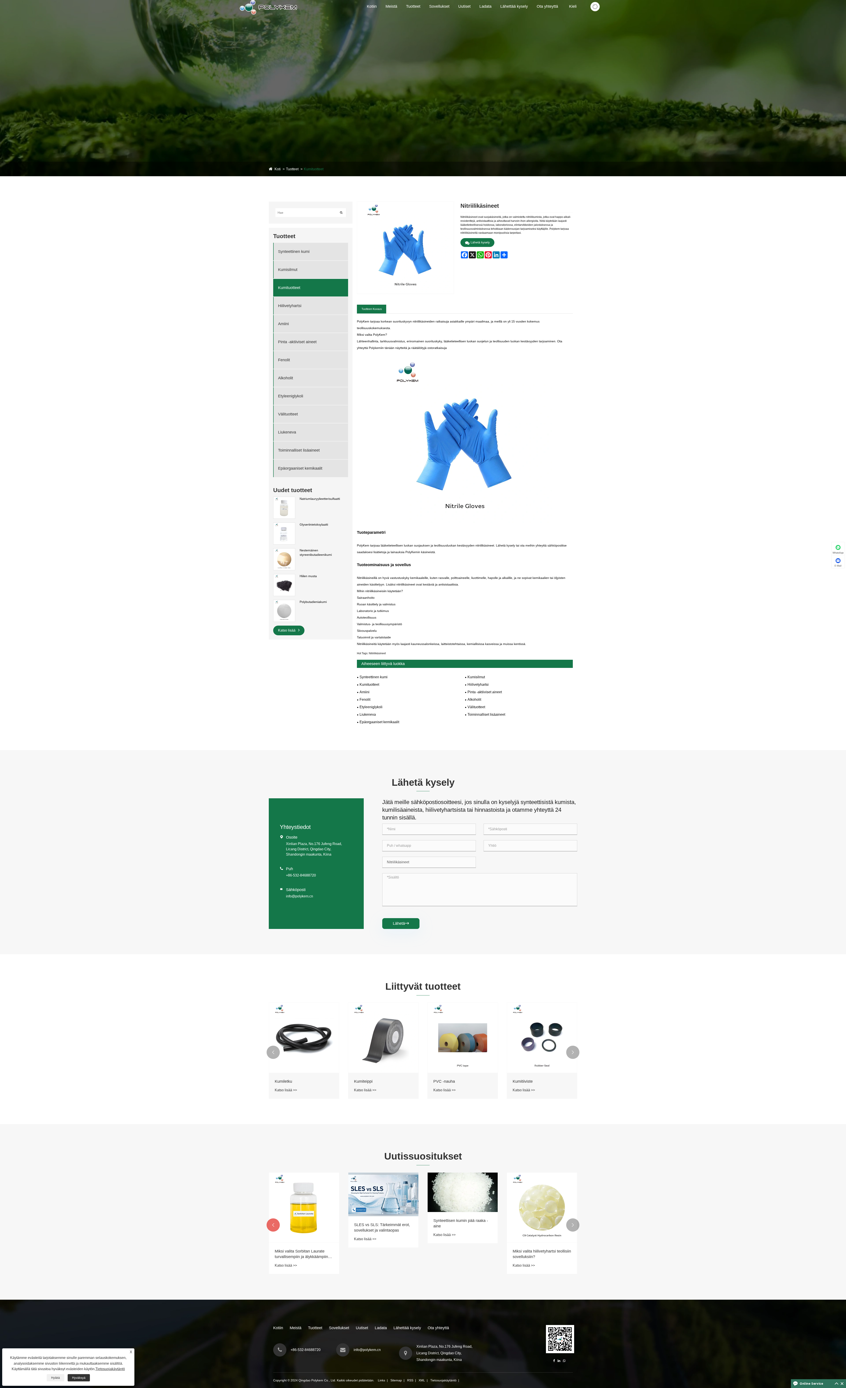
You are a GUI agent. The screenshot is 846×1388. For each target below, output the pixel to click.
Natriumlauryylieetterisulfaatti (320, 498)
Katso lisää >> (286, 1090)
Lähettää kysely (514, 6)
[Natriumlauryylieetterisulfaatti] (284, 499)
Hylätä (55, 1377)
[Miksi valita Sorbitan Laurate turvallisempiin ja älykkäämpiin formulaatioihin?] (463, 1208)
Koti (278, 169)
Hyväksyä (78, 1377)
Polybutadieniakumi (313, 602)
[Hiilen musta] (284, 576)
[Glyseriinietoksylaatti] (284, 524)
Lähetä (401, 923)
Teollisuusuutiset (472, 14)
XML (422, 1380)
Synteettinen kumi (294, 251)
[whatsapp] (564, 1360)
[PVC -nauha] (463, 1038)
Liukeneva (287, 432)
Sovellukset (439, 6)
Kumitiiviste (523, 1081)
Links (381, 1380)
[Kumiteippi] (383, 1038)
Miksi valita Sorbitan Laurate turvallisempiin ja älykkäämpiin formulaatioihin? (460, 1254)
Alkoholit (285, 378)
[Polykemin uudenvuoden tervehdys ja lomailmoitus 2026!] (383, 1191)
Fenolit (284, 360)
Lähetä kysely (480, 242)
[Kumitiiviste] (542, 1038)
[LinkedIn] (559, 1360)
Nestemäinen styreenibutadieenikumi (316, 552)
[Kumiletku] (304, 1038)
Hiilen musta (308, 576)
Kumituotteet (313, 169)
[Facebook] (554, 1360)
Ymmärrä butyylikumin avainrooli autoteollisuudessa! (303, 1223)
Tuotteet (413, 6)
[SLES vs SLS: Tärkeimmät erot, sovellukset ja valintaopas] (542, 1194)
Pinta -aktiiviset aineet (297, 342)
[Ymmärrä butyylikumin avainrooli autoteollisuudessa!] (304, 1192)
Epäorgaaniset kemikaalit (300, 468)
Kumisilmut (415, 14)
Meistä (391, 6)
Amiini (283, 324)
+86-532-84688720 (301, 875)
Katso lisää (287, 630)
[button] (273, 1052)
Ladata (485, 6)
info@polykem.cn (299, 896)
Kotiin (372, 6)
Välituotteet (288, 414)
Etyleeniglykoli (290, 396)
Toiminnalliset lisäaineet (299, 450)
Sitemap (396, 1380)
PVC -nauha (444, 1081)
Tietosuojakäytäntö (443, 1380)
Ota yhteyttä (547, 6)
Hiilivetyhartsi (289, 306)
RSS (410, 1380)
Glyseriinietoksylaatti (314, 524)
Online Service (811, 1383)
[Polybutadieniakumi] (284, 602)
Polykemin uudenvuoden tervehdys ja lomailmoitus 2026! (382, 1220)
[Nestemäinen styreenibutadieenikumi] (284, 550)
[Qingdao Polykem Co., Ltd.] (269, 2)
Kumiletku (283, 1081)
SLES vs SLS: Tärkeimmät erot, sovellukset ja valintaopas (541, 1227)
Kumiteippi (363, 1081)
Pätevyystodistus (399, 14)
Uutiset (464, 6)
